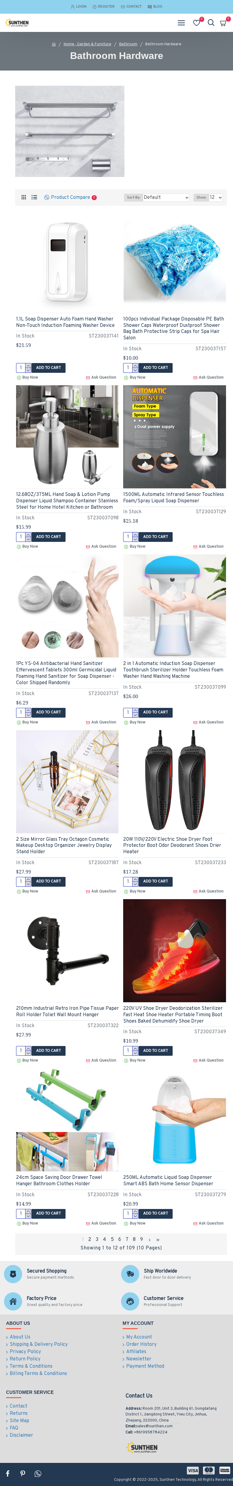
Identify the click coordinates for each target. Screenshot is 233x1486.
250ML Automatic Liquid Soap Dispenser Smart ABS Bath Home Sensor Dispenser (168, 1181)
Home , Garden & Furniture (87, 44)
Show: (201, 197)
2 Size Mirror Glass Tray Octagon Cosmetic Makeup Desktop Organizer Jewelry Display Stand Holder (64, 846)
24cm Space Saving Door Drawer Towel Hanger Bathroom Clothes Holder (59, 1181)
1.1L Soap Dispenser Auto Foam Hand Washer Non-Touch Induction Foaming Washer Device (65, 322)
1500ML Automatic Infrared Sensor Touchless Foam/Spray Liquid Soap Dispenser (173, 498)
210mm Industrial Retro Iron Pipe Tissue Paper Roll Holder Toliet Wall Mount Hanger (67, 1012)
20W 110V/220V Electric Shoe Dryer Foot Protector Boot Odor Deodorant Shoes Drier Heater (172, 846)
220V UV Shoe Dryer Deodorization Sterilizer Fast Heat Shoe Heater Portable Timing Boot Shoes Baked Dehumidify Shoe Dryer (173, 1015)
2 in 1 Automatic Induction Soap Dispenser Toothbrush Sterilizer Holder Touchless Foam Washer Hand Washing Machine (173, 670)
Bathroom (128, 44)
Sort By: (133, 197)
